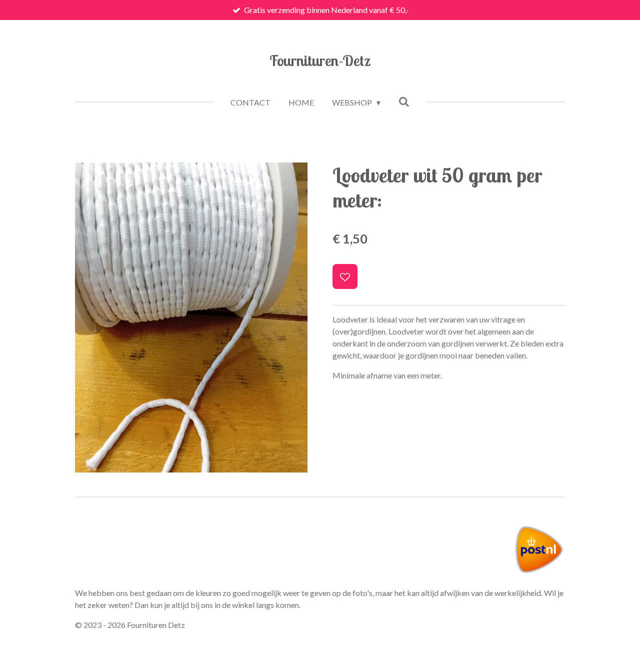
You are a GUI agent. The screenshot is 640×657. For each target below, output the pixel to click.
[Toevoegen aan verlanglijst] (345, 276)
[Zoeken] (404, 101)
